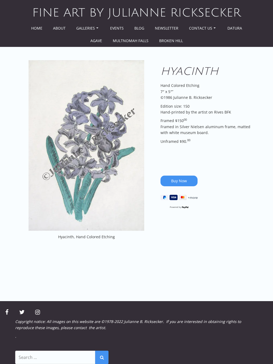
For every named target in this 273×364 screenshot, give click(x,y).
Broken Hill (171, 40)
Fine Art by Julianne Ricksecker (136, 12)
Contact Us (200, 28)
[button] (86, 145)
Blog (139, 28)
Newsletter (166, 28)
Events (117, 28)
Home (36, 28)
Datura (234, 28)
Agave (96, 40)
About (59, 28)
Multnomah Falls (130, 40)
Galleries (85, 28)
